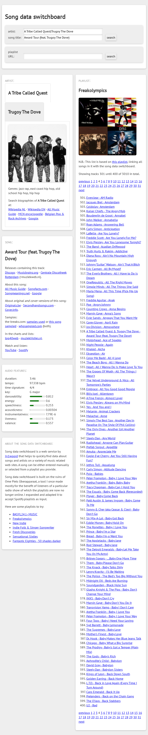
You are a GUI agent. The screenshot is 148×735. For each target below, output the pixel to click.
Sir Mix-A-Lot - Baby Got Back (105, 518)
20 (93, 186)
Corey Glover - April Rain (102, 322)
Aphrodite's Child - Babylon (104, 661)
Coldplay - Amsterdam (100, 207)
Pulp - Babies (94, 474)
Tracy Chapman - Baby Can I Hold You (110, 487)
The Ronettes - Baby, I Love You (106, 527)
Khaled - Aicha (95, 349)
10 (115, 181)
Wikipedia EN (36, 209)
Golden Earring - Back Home (104, 678)
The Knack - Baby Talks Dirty (104, 567)
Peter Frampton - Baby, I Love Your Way (111, 478)
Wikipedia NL (16, 209)
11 (119, 181)
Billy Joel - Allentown (100, 394)
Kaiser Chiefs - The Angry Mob (105, 211)
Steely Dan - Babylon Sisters (104, 669)
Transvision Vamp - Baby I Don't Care (110, 607)
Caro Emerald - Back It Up (103, 692)
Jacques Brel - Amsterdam (102, 202)
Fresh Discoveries (24, 532)
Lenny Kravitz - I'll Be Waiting (105, 572)
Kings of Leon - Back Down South (108, 674)
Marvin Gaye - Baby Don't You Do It (109, 603)
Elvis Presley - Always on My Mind (108, 402)
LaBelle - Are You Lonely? (102, 233)
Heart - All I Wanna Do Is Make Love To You (114, 367)
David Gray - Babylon (99, 665)
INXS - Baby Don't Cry (100, 598)
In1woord (11, 456)
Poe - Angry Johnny (98, 304)
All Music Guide (15, 289)
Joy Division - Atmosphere (102, 327)
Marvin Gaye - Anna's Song (103, 313)
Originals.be (13, 305)
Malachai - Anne (96, 416)
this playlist (119, 162)
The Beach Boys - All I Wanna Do (107, 362)
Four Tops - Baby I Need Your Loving (110, 620)
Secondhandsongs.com (38, 305)
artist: (11, 31)
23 (105, 186)
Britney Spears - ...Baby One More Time (111, 558)
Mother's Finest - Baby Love (104, 634)
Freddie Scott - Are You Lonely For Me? (111, 238)
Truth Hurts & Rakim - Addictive (107, 251)
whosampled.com (30, 326)
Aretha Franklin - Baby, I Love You (108, 612)
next (81, 190)
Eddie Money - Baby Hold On (105, 523)
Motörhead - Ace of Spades (103, 340)
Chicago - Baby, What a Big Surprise (109, 643)
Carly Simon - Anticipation (103, 229)
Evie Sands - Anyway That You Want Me (111, 318)
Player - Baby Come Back (102, 496)
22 (101, 186)
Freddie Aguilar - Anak (100, 300)
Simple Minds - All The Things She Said (112, 287)
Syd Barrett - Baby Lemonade (105, 625)
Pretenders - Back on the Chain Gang (110, 696)
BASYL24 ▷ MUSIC (25, 514)
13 (127, 181)
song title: (14, 37)
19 (88, 186)
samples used (36, 322)
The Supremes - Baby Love (103, 630)
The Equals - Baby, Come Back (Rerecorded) (114, 491)
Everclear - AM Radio (99, 197)
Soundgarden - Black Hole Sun (106, 585)
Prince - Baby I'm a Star (101, 531)
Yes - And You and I (98, 407)
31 (139, 186)
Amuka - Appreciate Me (101, 451)
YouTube (10, 350)
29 (131, 186)
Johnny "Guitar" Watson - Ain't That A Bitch (113, 264)
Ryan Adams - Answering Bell (105, 224)
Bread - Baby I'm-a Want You (104, 536)
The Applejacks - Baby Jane (103, 540)
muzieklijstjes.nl (31, 338)
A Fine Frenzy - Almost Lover (104, 398)
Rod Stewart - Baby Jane (101, 545)
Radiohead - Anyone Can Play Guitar (109, 442)
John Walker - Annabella (102, 220)
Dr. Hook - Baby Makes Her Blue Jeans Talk (113, 638)
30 (135, 186)
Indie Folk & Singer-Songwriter (33, 527)
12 (123, 181)
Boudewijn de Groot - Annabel (106, 215)
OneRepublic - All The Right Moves (109, 282)
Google (33, 218)
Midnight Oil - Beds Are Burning (107, 581)
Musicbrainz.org (28, 272)
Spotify (23, 350)
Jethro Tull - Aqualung (100, 465)
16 (140, 181)
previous (84, 181)
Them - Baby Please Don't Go (105, 563)
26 (118, 186)
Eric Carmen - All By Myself (103, 269)
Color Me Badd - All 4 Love (103, 358)
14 (132, 181)
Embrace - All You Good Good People (110, 389)
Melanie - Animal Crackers (103, 411)
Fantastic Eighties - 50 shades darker (37, 541)
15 (136, 181)
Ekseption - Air (95, 353)
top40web (11, 338)
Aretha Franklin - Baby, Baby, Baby (108, 482)
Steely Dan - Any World (100, 438)
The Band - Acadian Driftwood (105, 246)
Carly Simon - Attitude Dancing (106, 469)
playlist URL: (13, 54)
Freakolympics (22, 519)
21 (97, 186)
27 (122, 186)
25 (114, 186)
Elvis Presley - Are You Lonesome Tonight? (113, 242)
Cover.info (11, 310)
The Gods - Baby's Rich (101, 656)
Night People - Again (99, 345)
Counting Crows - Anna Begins (106, 309)
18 (84, 186)
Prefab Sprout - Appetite (101, 447)
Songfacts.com (37, 289)
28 (126, 186)
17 (80, 186)
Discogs (10, 272)
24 (110, 186)
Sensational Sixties (25, 536)
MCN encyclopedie (30, 214)
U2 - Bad (91, 705)
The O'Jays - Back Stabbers (103, 701)
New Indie (19, 523)
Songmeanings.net (17, 293)
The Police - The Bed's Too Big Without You (114, 576)
